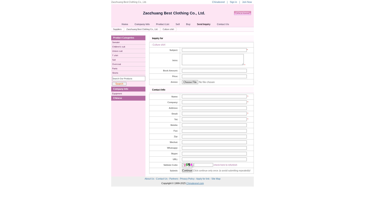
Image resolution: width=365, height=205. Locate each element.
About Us (150, 178)
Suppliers (117, 29)
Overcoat (116, 64)
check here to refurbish (225, 165)
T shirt (115, 55)
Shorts (115, 73)
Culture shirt (168, 29)
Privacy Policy (187, 178)
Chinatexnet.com (195, 183)
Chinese (117, 98)
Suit (114, 60)
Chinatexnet (218, 2)
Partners (174, 178)
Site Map (216, 178)
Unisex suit (117, 51)
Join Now (247, 2)
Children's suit (118, 47)
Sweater (116, 42)
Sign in (233, 2)
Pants (114, 68)
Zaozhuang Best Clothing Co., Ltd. (174, 13)
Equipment (117, 93)
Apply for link (203, 178)
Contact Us (162, 178)
